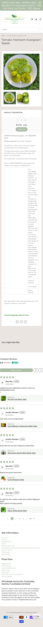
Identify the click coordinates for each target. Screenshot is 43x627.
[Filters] (36, 370)
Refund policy (6, 552)
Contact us (5, 537)
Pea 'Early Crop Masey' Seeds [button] (17, 399)
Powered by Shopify (31, 612)
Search (4, 544)
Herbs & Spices (6, 566)
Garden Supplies (7, 576)
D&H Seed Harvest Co (18, 612)
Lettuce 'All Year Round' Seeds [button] (17, 511)
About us (4, 539)
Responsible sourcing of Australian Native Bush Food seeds (21, 548)
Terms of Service (7, 550)
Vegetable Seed (6, 564)
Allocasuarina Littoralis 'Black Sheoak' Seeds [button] (22, 453)
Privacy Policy (6, 554)
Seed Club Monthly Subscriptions (12, 574)
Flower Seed (5, 570)
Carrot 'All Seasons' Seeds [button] (16, 480)
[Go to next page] (35, 518)
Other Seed (5, 572)
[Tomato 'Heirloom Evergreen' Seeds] (21, 72)
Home (3, 35)
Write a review (16, 370)
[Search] (40, 29)
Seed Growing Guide (8, 546)
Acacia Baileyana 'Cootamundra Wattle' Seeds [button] (22, 426)
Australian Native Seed (9, 568)
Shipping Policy (6, 541)
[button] (3, 398)
